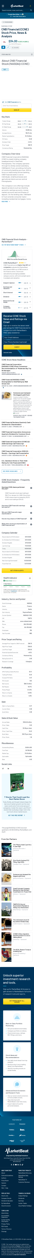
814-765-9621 (28, 627)
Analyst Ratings (23, 1196)
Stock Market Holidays (25, 1206)
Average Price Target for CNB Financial (13, 643)
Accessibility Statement (5, 1216)
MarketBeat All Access (25, 1173)
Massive (18, 1246)
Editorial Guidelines (7, 1175)
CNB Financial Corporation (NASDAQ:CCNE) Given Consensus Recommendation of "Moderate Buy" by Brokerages (16, 367)
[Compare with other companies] (8, 47)
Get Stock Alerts (16, 570)
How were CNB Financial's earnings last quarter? (13, 506)
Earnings (21, 1201)
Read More (5, 201)
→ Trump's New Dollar (12, 14)
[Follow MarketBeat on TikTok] (22, 1165)
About (3, 1173)
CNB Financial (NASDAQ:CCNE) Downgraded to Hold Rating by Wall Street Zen (15, 382)
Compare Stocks (6, 1198)
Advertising (4, 1213)
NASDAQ (29, 603)
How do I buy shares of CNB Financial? (14, 519)
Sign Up (16, 110)
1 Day (4, 69)
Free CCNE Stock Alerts (19, 16)
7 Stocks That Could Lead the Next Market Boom (17, 798)
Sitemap (3, 1231)
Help (6, 1188)
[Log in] (30, 6)
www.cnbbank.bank (26, 621)
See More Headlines (10, 471)
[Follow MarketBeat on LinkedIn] (18, 1165)
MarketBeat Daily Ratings (23, 1176)
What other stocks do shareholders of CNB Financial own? (14, 524)
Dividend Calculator (7, 1201)
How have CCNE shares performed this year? (13, 488)
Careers (3, 1183)
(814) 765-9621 (28, 624)
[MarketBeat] (17, 6)
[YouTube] (16, 1165)
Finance (29, 606)
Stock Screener (6, 1206)
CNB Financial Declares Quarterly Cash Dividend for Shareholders (16, 423)
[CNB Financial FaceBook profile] (4, 768)
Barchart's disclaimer (20, 1254)
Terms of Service (6, 1229)
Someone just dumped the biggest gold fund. (21, 394)
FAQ (2, 1188)
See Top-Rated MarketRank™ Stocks (13, 245)
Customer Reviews (24, 1182)
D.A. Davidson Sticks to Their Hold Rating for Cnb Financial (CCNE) (14, 462)
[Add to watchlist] (3, 47)
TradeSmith (14, 591)
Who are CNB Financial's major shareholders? (12, 513)
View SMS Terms (7, 352)
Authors (3, 1178)
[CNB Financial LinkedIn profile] (9, 768)
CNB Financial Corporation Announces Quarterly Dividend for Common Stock (16, 433)
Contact (3, 1185)
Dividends (21, 1198)
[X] (11, 1165)
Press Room (5, 1180)
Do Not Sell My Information (5, 1220)
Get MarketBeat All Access (17, 1001)
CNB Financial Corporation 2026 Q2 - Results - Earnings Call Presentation (15, 452)
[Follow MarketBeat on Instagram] (20, 1165)
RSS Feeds (4, 1226)
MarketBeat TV (22, 1179)
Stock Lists (4, 1196)
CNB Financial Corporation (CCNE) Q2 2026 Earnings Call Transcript (16, 443)
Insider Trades (22, 1203)
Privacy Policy (5, 1224)
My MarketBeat (5, 1203)
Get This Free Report (15, 815)
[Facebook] (14, 1165)
